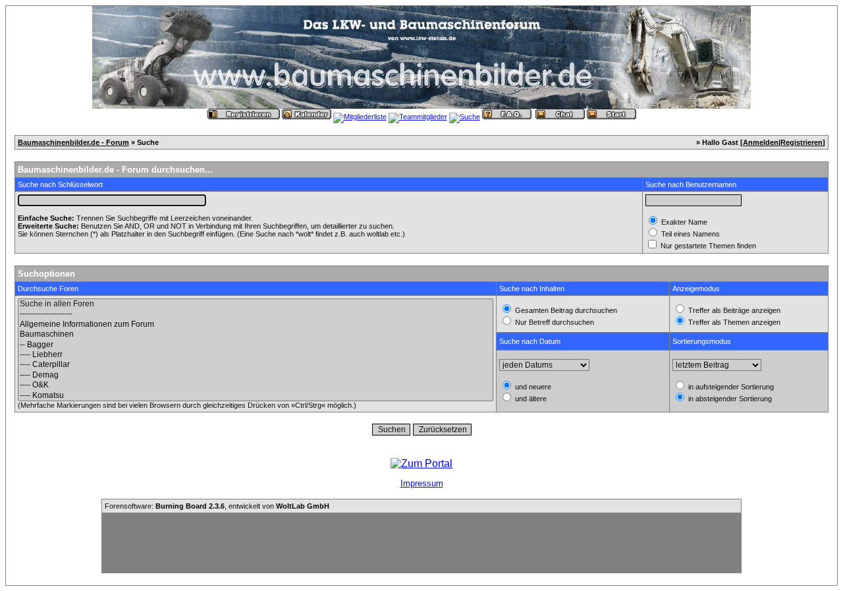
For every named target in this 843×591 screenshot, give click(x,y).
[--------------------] (255, 314)
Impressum (421, 483)
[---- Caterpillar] (255, 365)
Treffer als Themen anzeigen (733, 322)
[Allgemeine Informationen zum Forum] (255, 324)
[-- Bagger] (255, 345)
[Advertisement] (421, 543)
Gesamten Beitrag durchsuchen (565, 310)
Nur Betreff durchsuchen (553, 322)
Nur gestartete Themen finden (707, 246)
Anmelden (760, 142)
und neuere (532, 387)
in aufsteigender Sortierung (730, 387)
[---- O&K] (255, 385)
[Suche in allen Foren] (255, 304)
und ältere (530, 399)
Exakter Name (683, 222)
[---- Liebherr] (255, 355)
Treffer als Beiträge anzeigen (733, 310)
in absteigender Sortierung (729, 399)
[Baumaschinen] (255, 334)
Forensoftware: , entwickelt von (217, 506)
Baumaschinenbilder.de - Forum (73, 142)
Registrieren (801, 142)
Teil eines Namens (689, 234)
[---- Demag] (255, 375)
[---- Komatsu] (255, 396)
